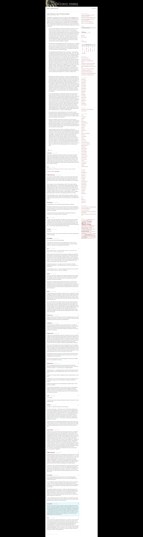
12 (90, 48)
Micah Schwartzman (84, 181)
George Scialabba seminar (86, 226)
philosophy (88, 234)
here (63, 240)
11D (82, 115)
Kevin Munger (83, 95)
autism (90, 219)
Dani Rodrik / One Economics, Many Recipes (88, 63)
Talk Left (82, 160)
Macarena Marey (83, 97)
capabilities (84, 222)
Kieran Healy (83, 180)
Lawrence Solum (83, 140)
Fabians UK (83, 134)
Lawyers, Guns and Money (85, 142)
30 (84, 52)
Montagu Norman (84, 184)
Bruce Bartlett (90, 220)
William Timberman (51, 175)
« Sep (82, 53)
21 (78, 517)
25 (88, 50)
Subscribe (93, 8)
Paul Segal (83, 101)
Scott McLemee (83, 189)
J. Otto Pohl (49, 153)
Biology (85, 220)
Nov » (85, 53)
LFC (48, 248)
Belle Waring (83, 79)
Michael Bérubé (83, 183)
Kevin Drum (83, 139)
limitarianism (85, 231)
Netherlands (83, 233)
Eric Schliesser (83, 83)
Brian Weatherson (84, 172)
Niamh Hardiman (84, 185)
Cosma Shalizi (83, 125)
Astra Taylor (83, 170)
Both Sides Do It (50, 363)
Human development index (86, 228)
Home (48, 8)
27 (92, 50)
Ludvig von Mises (91, 231)
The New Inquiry (83, 162)
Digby (82, 131)
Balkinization (83, 121)
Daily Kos (82, 127)
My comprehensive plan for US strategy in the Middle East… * (88, 16)
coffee (48, 395)
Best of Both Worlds (84, 122)
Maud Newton (83, 146)
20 (78, 503)
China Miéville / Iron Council (85, 59)
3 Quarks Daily (83, 116)
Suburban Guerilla (84, 158)
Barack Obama (93, 219)
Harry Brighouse (83, 88)
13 (78, 333)
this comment (57, 171)
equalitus (82, 15)
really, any (66, 17)
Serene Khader (83, 103)
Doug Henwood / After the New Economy (87, 64)
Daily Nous (83, 128)
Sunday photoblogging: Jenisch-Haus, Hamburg (88, 206)
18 (78, 452)
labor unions (89, 230)
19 (78, 475)
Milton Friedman (89, 232)
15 (78, 395)
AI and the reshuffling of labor (91, 17)
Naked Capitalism (84, 151)
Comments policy (54, 8)
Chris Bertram (83, 82)
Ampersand (83, 118)
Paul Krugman (83, 234)
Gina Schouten (83, 86)
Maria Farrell (83, 98)
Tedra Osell (83, 192)
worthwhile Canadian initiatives (90, 238)
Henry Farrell (83, 89)
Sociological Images (84, 155)
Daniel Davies (83, 175)
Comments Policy (84, 110)
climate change (86, 224)
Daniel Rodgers (88, 225)
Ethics (91, 225)
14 (78, 363)
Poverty (92, 234)
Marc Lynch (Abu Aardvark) (85, 143)
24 (86, 50)
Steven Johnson (83, 157)
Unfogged (82, 165)
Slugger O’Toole (83, 154)
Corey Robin (49, 503)
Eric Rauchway (83, 177)
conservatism (83, 225)
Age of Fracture (54, 17)
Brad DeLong (83, 124)
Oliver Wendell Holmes (91, 233)
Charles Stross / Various (84, 57)
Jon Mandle (83, 178)
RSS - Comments (83, 37)
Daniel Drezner (83, 130)
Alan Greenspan (87, 219)
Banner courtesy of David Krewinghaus (87, 109)
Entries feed (83, 199)
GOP (88, 227)
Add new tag (82, 219)
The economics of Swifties (88, 21)
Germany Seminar (84, 227)
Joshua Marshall (83, 136)
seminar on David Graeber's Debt (89, 235)
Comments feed (83, 201)
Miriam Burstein (83, 149)
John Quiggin (83, 94)
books (87, 220)
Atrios (82, 119)
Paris (94, 233)
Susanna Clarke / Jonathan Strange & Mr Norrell (88, 73)
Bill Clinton (82, 220)
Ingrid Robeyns (83, 91)
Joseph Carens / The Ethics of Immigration (87, 68)
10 (78, 291)
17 (78, 429)
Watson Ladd (49, 315)
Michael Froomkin (84, 148)
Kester (48, 291)
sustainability (84, 237)
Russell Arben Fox (84, 152)
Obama (87, 233)
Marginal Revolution (84, 145)
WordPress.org (83, 202)
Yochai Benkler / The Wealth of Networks (87, 74)
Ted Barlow (83, 190)
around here (73, 17)
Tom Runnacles (83, 193)
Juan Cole (82, 137)
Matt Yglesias (85, 232)
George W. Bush (92, 226)
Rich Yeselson (83, 187)
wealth (85, 238)
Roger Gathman (50, 429)
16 (78, 404)
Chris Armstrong (83, 80)
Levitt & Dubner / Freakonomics (86, 70)
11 (78, 315)
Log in (82, 197)
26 (90, 50)
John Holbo (83, 92)
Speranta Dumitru (84, 104)
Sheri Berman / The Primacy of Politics (87, 71)
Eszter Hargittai (83, 85)
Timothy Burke (83, 163)
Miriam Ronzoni (83, 100)
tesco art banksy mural (90, 237)
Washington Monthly (84, 166)
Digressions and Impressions (85, 133)
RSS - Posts (83, 35)
